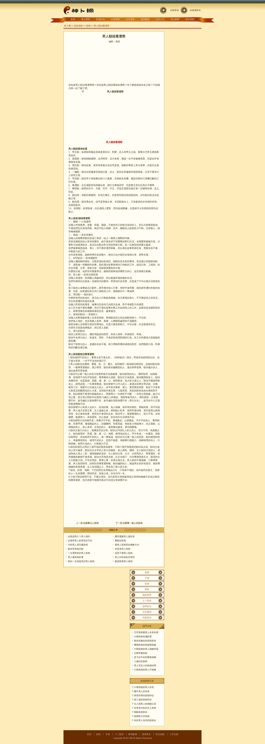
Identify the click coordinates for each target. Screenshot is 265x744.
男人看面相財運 (75, 557)
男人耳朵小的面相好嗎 (145, 665)
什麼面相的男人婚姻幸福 (146, 649)
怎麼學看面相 (140, 653)
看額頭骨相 (120, 540)
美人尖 (88, 407)
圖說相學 (147, 595)
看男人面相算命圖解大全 (127, 544)
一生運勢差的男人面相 (79, 553)
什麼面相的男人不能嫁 (145, 669)
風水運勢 (85, 19)
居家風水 (146, 734)
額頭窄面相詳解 (75, 549)
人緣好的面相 (140, 661)
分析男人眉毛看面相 (78, 544)
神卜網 (67, 25)
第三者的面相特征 (143, 699)
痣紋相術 (190, 19)
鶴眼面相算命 (140, 712)
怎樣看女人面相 (91, 523)
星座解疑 (145, 19)
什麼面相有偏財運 (143, 636)
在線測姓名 (195, 10)
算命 (141, 85)
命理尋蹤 (115, 19)
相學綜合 (147, 606)
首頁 (73, 19)
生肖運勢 (130, 19)
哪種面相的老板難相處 (145, 644)
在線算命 (174, 10)
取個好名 (100, 19)
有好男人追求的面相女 (145, 720)
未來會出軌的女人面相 (145, 708)
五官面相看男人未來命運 (146, 632)
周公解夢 (175, 19)
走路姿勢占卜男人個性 (79, 536)
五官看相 (147, 612)
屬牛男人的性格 (141, 691)
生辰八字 (160, 19)
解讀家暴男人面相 (123, 561)
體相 (147, 589)
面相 (88, 25)
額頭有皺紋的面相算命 (145, 640)
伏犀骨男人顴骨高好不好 (80, 540)
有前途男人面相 (122, 549)
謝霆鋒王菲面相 (141, 716)
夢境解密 (132, 734)
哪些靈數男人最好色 (125, 536)
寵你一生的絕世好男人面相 (81, 561)
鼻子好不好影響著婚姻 (145, 657)
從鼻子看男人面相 (123, 553)
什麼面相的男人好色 (144, 687)
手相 (147, 578)
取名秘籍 (160, 734)
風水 (103, 480)
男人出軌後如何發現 (125, 557)
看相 (115, 85)
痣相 (147, 583)
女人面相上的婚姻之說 (145, 703)
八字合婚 (173, 734)
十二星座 (119, 734)
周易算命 (147, 617)
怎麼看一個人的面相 (133, 523)
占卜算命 (147, 600)
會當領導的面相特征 (144, 695)
